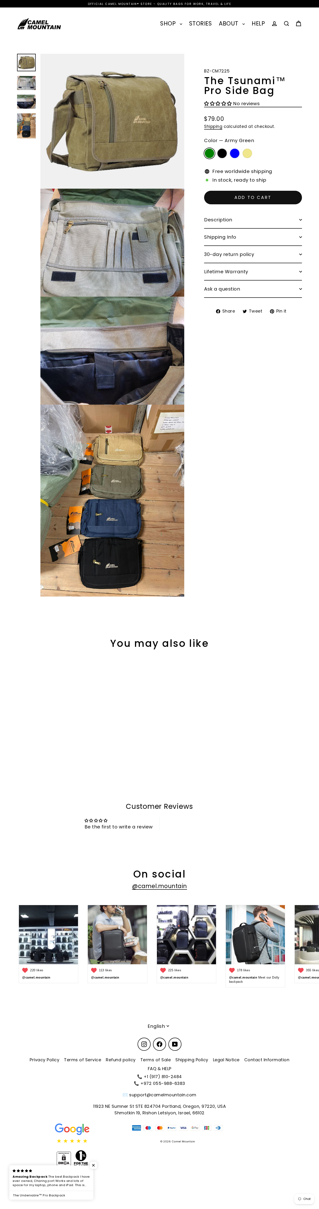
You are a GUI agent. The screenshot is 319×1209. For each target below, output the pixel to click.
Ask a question (222, 289)
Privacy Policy (44, 1060)
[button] (218, 104)
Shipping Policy (191, 1060)
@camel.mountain (159, 886)
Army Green (209, 153)
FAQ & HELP (159, 1069)
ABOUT (229, 23)
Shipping (213, 127)
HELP (258, 23)
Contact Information (267, 1060)
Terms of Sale (155, 1060)
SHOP (168, 23)
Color (229, 140)
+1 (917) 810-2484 (163, 1076)
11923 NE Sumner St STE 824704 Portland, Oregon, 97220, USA (159, 1106)
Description (218, 219)
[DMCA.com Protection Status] (63, 1158)
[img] (72, 1141)
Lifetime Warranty (226, 271)
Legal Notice (226, 1060)
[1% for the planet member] (80, 1158)
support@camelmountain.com (162, 1095)
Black (222, 153)
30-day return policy (229, 254)
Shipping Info (220, 237)
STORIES (200, 23)
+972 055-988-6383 (162, 1083)
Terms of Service (82, 1060)
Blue (234, 153)
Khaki (247, 153)
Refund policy (121, 1060)
